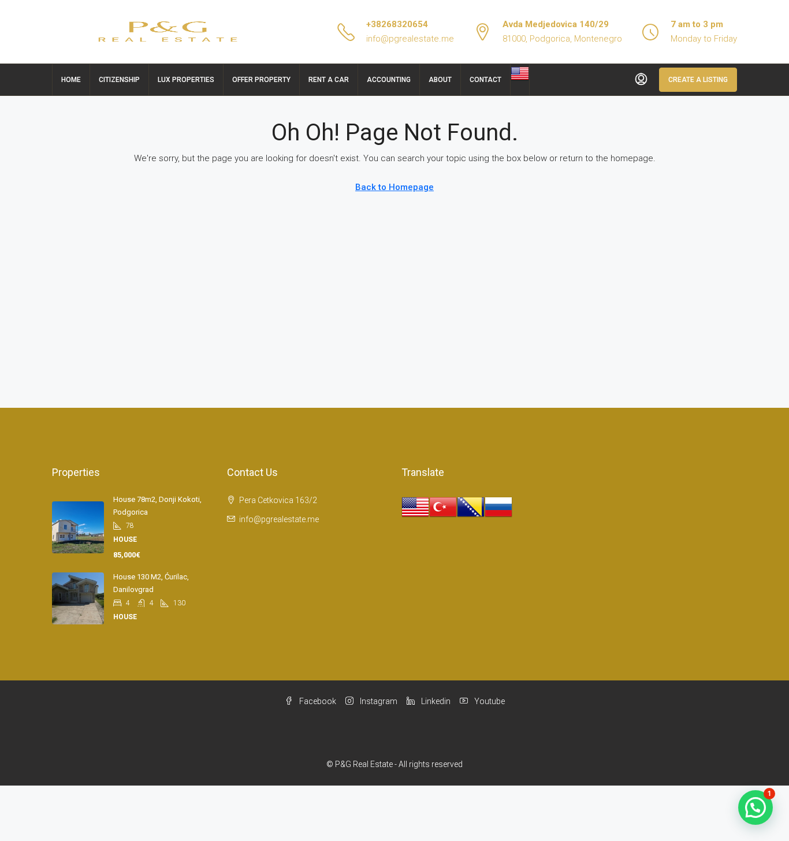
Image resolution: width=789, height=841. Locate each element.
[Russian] (498, 506)
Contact (485, 80)
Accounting (389, 80)
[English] (520, 73)
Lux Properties (186, 80)
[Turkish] (443, 506)
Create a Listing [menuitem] (698, 80)
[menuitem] (641, 80)
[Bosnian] (471, 506)
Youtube (488, 701)
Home (71, 80)
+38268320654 (397, 24)
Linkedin (435, 701)
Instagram (377, 701)
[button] (755, 807)
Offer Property (261, 80)
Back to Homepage (394, 187)
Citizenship (119, 80)
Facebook (316, 701)
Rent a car (328, 80)
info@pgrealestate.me (410, 39)
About (440, 80)
